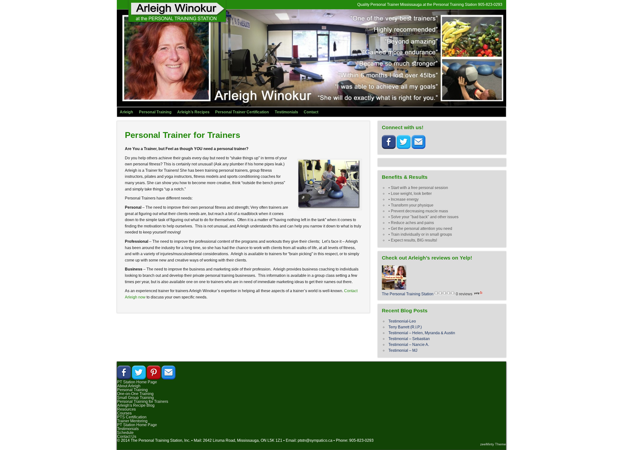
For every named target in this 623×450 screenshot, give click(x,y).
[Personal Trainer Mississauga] (177, 20)
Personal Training (155, 112)
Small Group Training (135, 398)
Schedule (125, 433)
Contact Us (126, 436)
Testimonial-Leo (402, 321)
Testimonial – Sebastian (409, 339)
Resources (126, 409)
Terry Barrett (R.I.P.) (405, 327)
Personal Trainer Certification (242, 112)
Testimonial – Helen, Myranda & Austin (421, 333)
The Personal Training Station (407, 294)
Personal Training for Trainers (142, 401)
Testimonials (286, 112)
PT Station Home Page (137, 382)
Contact (311, 112)
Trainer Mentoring (132, 421)
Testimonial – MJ (402, 350)
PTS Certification (132, 417)
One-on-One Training (135, 394)
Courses (124, 413)
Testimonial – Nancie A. (408, 344)
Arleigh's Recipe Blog (136, 405)
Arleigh (126, 112)
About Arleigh (128, 386)
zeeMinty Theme (493, 444)
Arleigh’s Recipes (193, 112)
